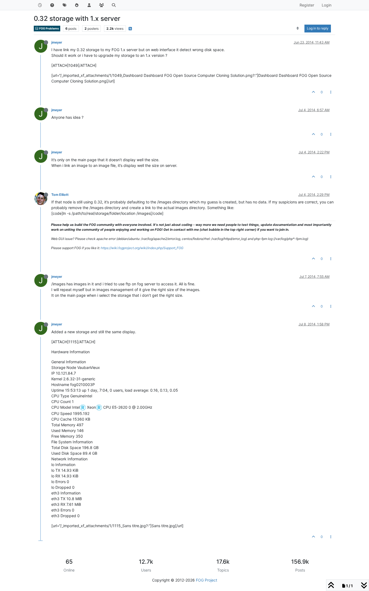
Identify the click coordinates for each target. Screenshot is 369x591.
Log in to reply (317, 28)
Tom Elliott (60, 195)
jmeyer (56, 42)
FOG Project (206, 580)
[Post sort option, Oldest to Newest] (297, 28)
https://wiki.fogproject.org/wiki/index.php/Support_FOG (142, 248)
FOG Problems (49, 28)
